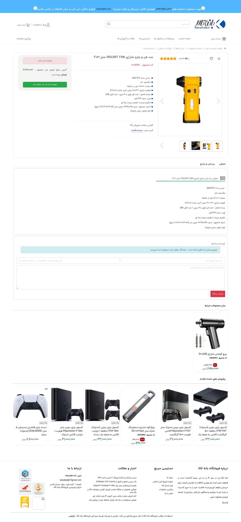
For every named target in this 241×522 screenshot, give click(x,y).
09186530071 (70, 476)
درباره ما (170, 477)
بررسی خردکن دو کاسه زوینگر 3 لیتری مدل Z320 (117, 477)
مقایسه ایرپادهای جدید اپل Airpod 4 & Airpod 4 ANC (115, 485)
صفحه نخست (184, 38)
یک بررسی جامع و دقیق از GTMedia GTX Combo (116, 481)
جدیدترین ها (144, 38)
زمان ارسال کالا (167, 485)
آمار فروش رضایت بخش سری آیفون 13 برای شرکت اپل (114, 496)
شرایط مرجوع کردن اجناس (163, 481)
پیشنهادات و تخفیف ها (164, 38)
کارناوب (72, 516)
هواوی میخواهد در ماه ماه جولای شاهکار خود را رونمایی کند (112, 500)
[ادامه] (225, 502)
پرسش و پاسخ (207, 164)
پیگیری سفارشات (23, 38)
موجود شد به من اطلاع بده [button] (45, 84)
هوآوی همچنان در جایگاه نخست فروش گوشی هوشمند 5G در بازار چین (111, 490)
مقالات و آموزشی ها (126, 38)
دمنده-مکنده (137, 130)
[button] (41, 24)
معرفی (222, 164)
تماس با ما (169, 493)
